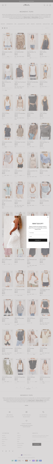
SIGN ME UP (38, 240)
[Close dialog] (48, 217)
